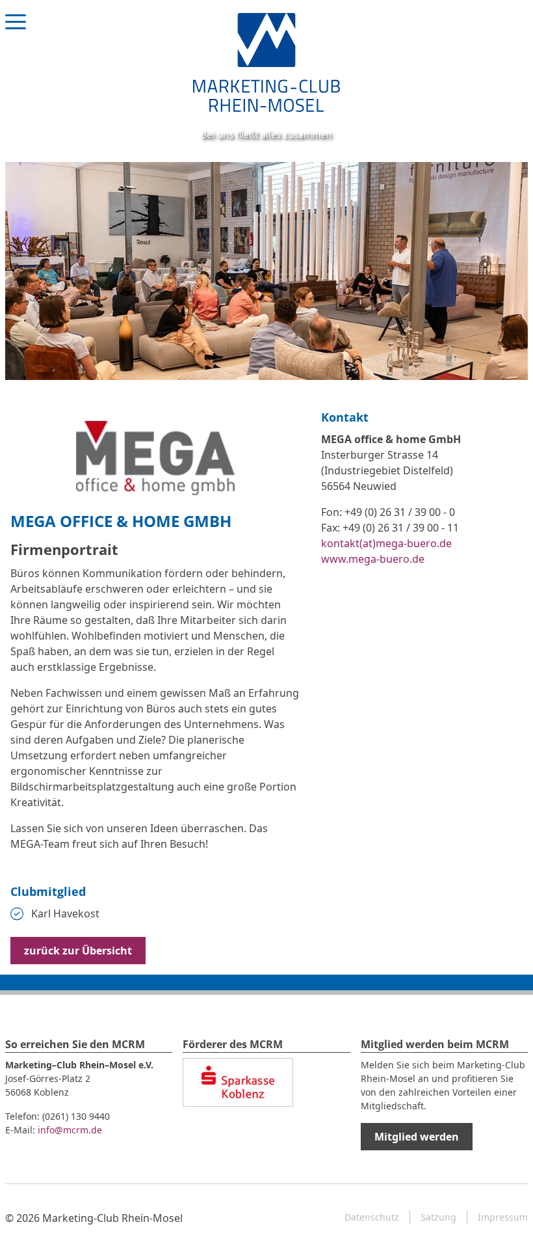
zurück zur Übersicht (78, 950)
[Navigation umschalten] (15, 34)
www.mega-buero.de (372, 559)
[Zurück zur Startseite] (266, 61)
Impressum (503, 1217)
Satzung (438, 1217)
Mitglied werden (416, 1136)
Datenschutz (371, 1217)
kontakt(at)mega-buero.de (386, 543)
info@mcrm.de (70, 1130)
